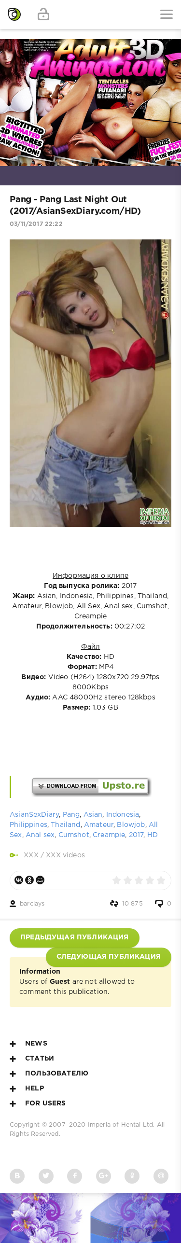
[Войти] (43, 14)
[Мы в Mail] (160, 1176)
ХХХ (31, 855)
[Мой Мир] (40, 880)
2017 (136, 835)
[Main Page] (14, 14)
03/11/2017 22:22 (36, 224)
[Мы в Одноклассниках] (132, 1176)
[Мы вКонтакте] (17, 1176)
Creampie (109, 835)
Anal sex (40, 835)
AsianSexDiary (34, 815)
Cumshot (73, 835)
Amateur (98, 825)
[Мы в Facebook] (74, 1176)
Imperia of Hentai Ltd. (122, 1125)
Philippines (28, 825)
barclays (32, 904)
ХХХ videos (65, 855)
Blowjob (131, 825)
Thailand (65, 825)
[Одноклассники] (29, 880)
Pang (71, 815)
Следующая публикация (108, 957)
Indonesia (122, 815)
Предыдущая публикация (74, 937)
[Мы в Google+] (103, 1176)
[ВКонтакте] (18, 880)
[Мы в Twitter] (46, 1176)
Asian (93, 815)
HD (152, 835)
